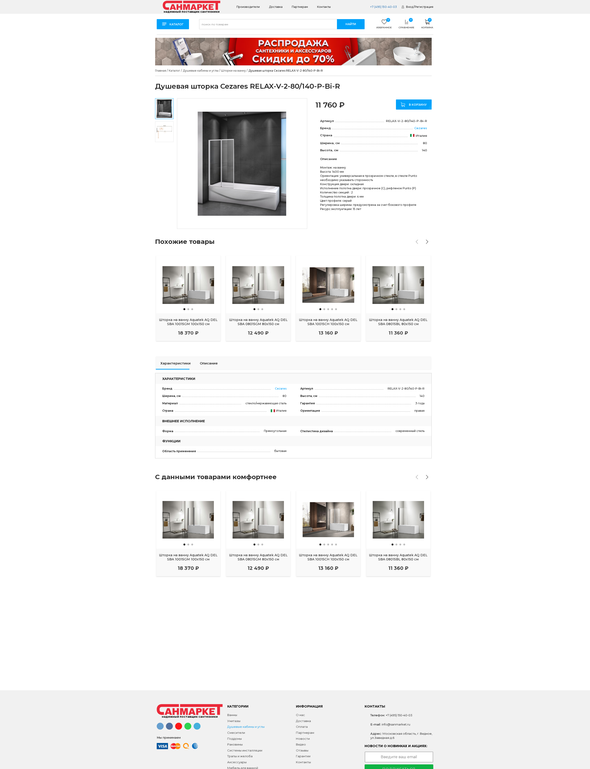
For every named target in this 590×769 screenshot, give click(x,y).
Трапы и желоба (240, 756)
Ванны (232, 715)
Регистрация (424, 7)
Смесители (236, 732)
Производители (248, 7)
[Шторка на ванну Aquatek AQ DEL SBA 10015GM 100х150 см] (188, 284)
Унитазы (233, 721)
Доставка (276, 7)
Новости (303, 738)
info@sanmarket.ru (396, 724)
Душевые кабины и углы (246, 726)
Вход (409, 7)
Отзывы (302, 750)
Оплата (302, 726)
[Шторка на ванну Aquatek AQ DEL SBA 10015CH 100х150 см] (328, 284)
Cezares (420, 128)
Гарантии (303, 756)
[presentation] (417, 241)
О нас (300, 715)
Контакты (324, 7)
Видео (301, 744)
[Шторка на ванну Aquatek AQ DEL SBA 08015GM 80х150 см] (258, 284)
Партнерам (300, 7)
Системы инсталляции (244, 750)
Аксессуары (237, 762)
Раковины (235, 744)
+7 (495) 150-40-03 (383, 7)
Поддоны (234, 738)
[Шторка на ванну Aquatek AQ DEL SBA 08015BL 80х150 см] (398, 284)
